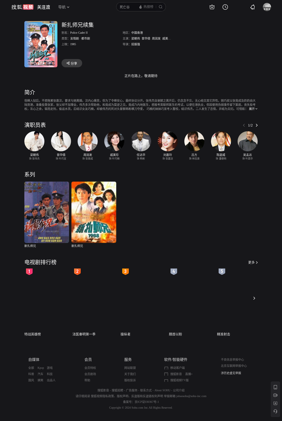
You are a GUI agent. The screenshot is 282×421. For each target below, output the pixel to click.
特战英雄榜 (32, 334)
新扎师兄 (30, 245)
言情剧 (74, 38)
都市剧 (85, 38)
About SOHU (162, 390)
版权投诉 (130, 380)
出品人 (51, 380)
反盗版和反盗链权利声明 (147, 396)
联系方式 (146, 390)
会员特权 (90, 367)
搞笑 (40, 380)
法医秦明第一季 (84, 334)
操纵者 (125, 334)
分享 (74, 63)
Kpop (41, 367)
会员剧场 (90, 374)
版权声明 (122, 396)
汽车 (40, 374)
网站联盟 (130, 367)
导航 (62, 7)
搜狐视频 (22, 7)
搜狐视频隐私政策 (102, 396)
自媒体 (33, 360)
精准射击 (223, 334)
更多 (251, 262)
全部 (31, 367)
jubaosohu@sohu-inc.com (191, 396)
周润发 (156, 38)
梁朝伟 (135, 38)
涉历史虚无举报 (231, 373)
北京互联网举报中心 (234, 365)
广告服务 (131, 390)
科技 (50, 374)
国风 (31, 380)
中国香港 (137, 32)
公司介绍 (179, 390)
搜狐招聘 (117, 390)
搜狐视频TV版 (179, 380)
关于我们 (130, 374)
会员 (88, 360)
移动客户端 (177, 367)
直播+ (189, 374)
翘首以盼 (175, 334)
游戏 (50, 367)
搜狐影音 (176, 374)
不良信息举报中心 (232, 359)
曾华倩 (146, 38)
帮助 (87, 380)
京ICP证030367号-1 (147, 401)
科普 (31, 374)
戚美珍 (166, 38)
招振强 (135, 44)
